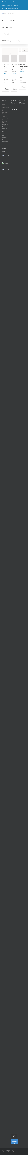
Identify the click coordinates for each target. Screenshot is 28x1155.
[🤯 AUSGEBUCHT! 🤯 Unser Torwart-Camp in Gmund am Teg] (14, 606)
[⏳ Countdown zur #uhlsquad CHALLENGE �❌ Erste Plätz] (14, 498)
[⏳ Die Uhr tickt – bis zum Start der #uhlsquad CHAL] (14, 689)
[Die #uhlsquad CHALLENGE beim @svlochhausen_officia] (14, 152)
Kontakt (11, 1153)
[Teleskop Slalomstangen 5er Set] (22, 58)
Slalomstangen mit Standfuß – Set (7, 67)
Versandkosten (7, 84)
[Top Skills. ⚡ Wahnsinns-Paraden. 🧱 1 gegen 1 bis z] (14, 747)
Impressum (4, 140)
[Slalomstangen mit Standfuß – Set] (5, 58)
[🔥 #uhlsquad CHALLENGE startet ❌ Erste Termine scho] (14, 536)
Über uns (4, 128)
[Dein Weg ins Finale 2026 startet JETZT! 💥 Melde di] (14, 1107)
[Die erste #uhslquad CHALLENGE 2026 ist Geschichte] (14, 457)
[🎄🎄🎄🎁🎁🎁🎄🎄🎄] (14, 1001)
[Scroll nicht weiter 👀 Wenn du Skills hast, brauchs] (14, 840)
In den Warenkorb (5, 88)
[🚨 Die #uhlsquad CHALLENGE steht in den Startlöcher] (14, 976)
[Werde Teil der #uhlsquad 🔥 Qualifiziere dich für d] (14, 927)
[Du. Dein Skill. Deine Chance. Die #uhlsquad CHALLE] (14, 880)
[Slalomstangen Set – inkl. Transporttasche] (14, 58)
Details (7, 86)
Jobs (3, 131)
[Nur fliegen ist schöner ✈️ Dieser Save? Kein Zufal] (14, 205)
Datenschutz (5, 141)
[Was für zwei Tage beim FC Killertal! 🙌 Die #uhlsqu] (14, 346)
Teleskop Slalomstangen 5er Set (24, 66)
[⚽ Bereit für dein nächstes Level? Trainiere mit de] (14, 226)
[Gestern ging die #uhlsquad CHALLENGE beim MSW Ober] (14, 278)
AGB (3, 143)
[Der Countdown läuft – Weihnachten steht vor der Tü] (14, 1042)
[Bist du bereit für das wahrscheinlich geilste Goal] (14, 796)
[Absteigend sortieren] (20, 50)
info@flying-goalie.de (13, 8)
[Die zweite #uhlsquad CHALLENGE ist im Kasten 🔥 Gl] (14, 404)
